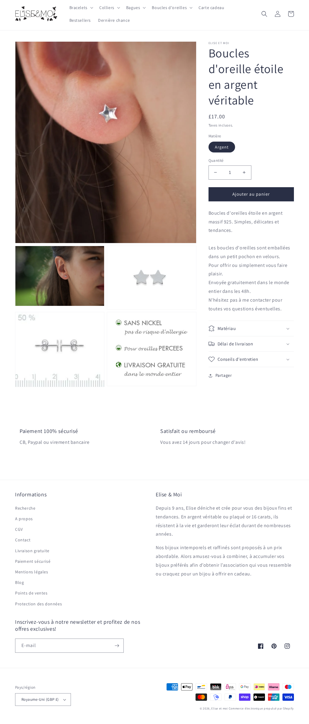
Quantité (216, 160)
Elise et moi (219, 708)
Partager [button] (223, 375)
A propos (24, 518)
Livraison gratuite (32, 550)
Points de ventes (31, 593)
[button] (81, 7)
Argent (222, 147)
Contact (22, 540)
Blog (19, 582)
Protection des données (38, 604)
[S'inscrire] (116, 646)
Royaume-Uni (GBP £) (40, 699)
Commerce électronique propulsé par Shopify (261, 708)
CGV (19, 529)
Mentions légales (31, 572)
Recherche (25, 508)
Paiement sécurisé (32, 561)
